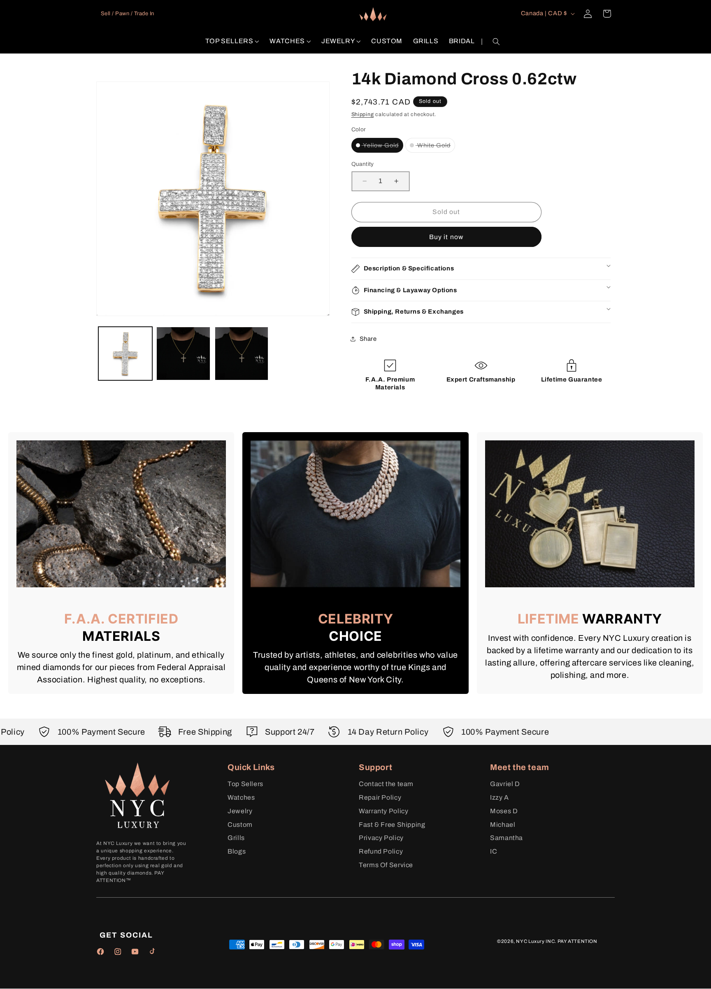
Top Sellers (245, 783)
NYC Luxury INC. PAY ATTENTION (556, 941)
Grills (236, 837)
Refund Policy (381, 851)
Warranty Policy (383, 810)
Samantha (506, 837)
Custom (240, 824)
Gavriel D (505, 783)
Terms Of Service (386, 864)
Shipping (362, 114)
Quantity (362, 164)
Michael (502, 824)
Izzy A (499, 797)
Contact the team (386, 783)
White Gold (435, 144)
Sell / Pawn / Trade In (127, 13)
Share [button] (368, 338)
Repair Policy (380, 797)
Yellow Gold (383, 144)
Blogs (237, 851)
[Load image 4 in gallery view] (242, 354)
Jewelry (240, 810)
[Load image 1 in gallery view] (125, 354)
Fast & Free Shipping (392, 824)
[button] (232, 41)
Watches (241, 797)
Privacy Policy (381, 837)
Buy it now (446, 236)
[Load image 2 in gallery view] (183, 354)
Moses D (504, 810)
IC (493, 851)
